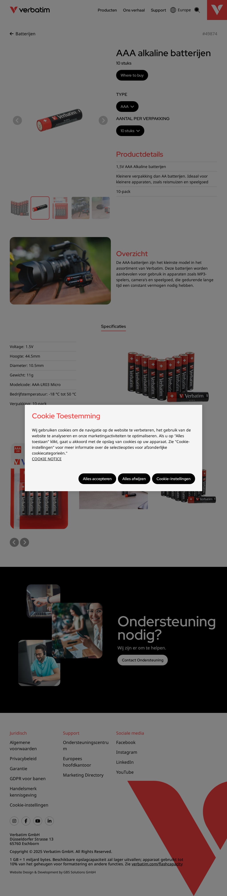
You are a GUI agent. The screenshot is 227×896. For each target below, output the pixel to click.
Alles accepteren (97, 478)
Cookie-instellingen (174, 478)
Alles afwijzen (134, 478)
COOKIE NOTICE (47, 458)
